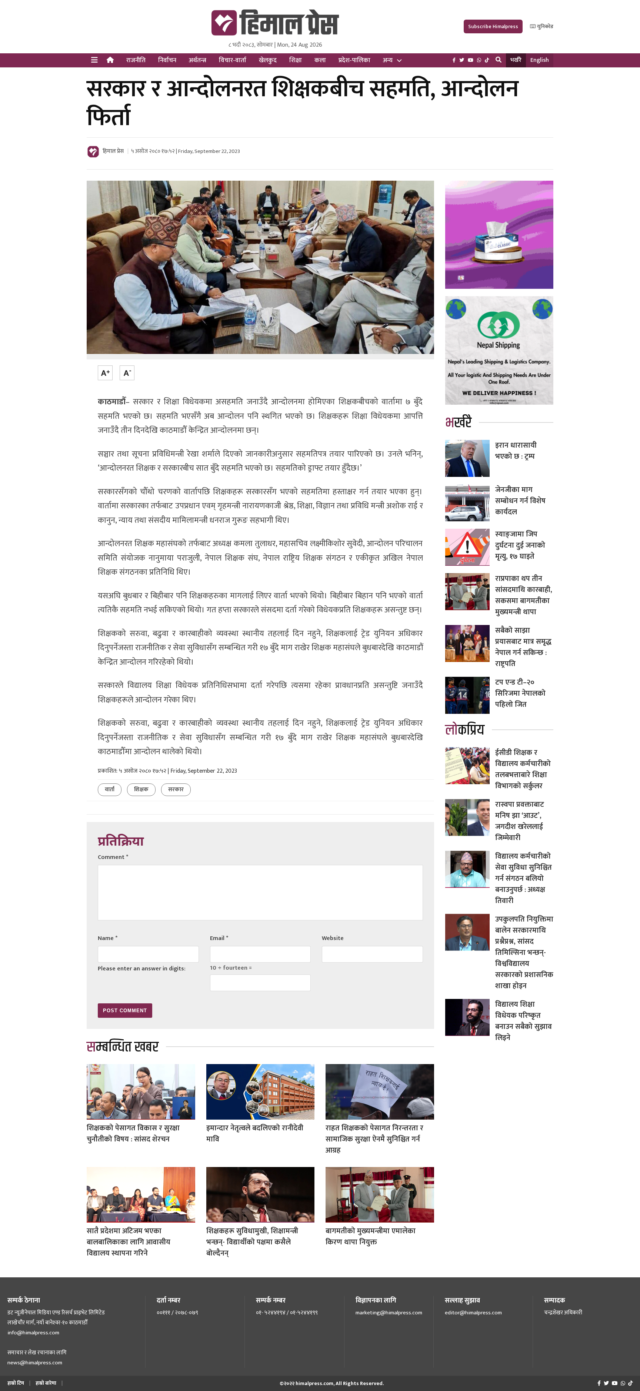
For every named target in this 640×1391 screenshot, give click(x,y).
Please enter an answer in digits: (142, 969)
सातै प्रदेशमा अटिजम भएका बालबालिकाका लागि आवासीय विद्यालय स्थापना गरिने (128, 1242)
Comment (113, 857)
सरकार (176, 790)
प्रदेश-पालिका (354, 60)
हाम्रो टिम (15, 1383)
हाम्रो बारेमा (46, 1383)
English (539, 60)
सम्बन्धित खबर (123, 1047)
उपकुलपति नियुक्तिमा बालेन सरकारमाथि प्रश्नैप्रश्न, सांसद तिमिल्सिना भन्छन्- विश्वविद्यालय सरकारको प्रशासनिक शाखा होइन (524, 952)
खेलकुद (268, 60)
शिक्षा (295, 60)
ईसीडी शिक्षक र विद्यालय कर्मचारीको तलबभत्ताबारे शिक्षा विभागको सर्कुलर (523, 769)
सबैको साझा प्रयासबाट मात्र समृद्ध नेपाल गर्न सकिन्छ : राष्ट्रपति (523, 647)
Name (107, 938)
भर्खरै (515, 60)
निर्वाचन (167, 60)
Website (333, 938)
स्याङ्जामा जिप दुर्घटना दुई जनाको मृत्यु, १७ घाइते (520, 545)
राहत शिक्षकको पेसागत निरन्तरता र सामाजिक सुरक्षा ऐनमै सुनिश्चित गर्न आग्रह (374, 1139)
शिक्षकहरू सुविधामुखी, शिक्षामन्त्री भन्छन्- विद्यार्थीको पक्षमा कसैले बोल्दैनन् (252, 1242)
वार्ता (109, 790)
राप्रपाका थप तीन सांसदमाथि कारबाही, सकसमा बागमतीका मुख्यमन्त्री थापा (523, 595)
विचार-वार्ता (232, 60)
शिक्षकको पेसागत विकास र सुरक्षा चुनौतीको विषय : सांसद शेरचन (133, 1134)
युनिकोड (544, 26)
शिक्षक (141, 790)
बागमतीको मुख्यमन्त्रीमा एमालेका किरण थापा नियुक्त (371, 1236)
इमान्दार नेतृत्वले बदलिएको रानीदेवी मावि (254, 1134)
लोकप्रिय (464, 730)
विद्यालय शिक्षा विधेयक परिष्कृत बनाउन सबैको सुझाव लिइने (523, 1021)
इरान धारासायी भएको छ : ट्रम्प (516, 451)
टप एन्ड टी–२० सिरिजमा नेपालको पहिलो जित (520, 693)
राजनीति (136, 60)
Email (219, 938)
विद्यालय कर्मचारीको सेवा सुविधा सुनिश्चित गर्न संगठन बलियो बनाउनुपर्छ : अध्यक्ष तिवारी (523, 878)
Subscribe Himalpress (493, 26)
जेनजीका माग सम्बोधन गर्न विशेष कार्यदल (520, 501)
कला (320, 60)
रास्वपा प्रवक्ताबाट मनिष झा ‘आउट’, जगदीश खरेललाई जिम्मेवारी (519, 821)
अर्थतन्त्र (197, 60)
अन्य (388, 60)
